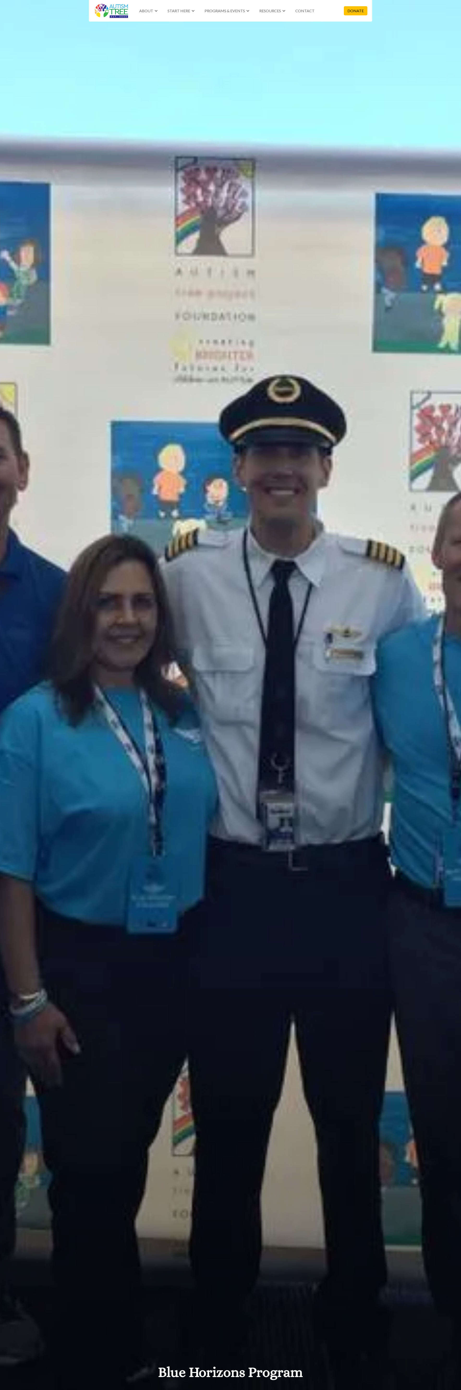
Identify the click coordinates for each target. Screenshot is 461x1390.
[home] (112, 11)
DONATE (355, 10)
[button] (148, 11)
